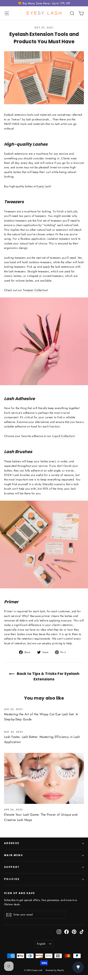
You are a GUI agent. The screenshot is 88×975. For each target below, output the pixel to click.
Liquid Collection (63, 436)
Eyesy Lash (43, 186)
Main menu (13, 855)
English (41, 944)
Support (11, 867)
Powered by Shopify (55, 970)
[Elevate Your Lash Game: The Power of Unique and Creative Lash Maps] (44, 778)
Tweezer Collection (35, 290)
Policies (12, 879)
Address (11, 843)
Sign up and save (19, 893)
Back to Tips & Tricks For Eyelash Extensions (47, 676)
